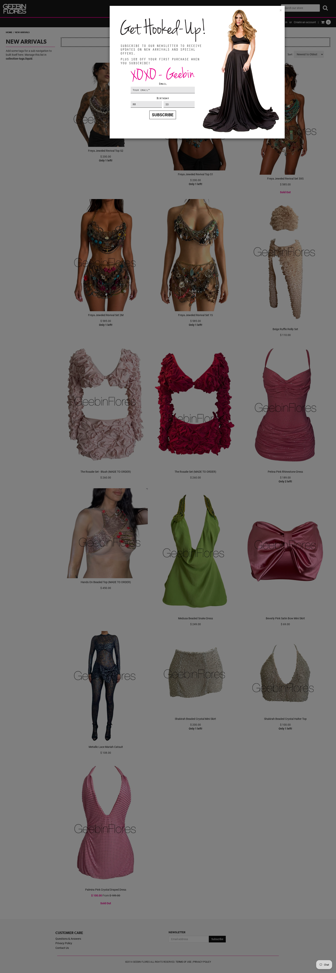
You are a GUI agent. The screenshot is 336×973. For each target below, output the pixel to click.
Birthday (163, 98)
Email (163, 83)
